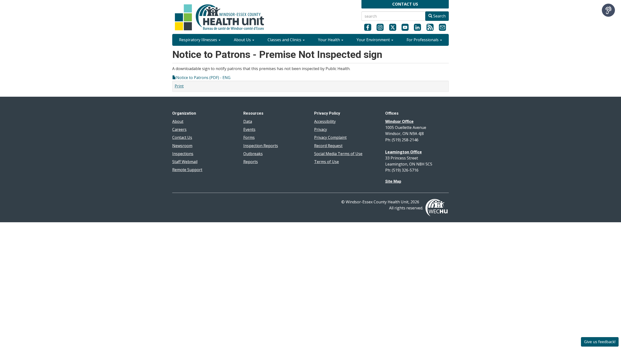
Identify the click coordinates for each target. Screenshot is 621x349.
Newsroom (182, 145)
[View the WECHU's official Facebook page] (368, 27)
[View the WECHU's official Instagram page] (380, 27)
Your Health (329, 39)
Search (439, 16)
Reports (250, 161)
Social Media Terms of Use (338, 153)
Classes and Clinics (285, 39)
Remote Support (187, 169)
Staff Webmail (184, 161)
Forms (249, 137)
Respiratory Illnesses (198, 39)
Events (249, 129)
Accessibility (325, 121)
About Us (243, 39)
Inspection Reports (260, 145)
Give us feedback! (599, 341)
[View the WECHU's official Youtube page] (405, 27)
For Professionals (423, 39)
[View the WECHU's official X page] (393, 27)
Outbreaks (253, 153)
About (177, 121)
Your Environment (374, 39)
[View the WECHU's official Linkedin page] (418, 27)
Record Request (328, 145)
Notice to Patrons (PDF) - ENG (203, 77)
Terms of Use (326, 161)
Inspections (182, 153)
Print (179, 86)
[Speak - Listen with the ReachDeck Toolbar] (608, 10)
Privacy (320, 129)
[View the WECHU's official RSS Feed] (430, 27)
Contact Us (182, 137)
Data (247, 121)
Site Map (393, 181)
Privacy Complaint (330, 137)
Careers (179, 129)
